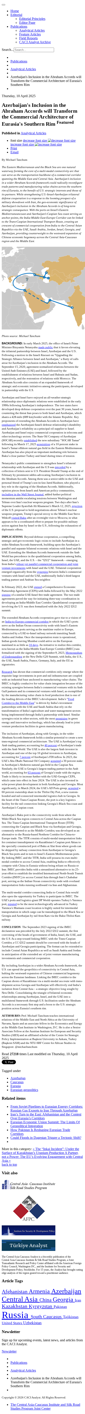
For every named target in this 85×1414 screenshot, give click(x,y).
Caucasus (17, 1082)
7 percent (25, 757)
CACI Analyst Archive (35, 42)
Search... (8, 49)
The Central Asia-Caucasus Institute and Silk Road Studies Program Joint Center (45, 1406)
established (30, 440)
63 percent (34, 772)
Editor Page (27, 22)
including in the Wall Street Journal (23, 494)
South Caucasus (47, 1316)
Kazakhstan (15, 1306)
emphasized (9, 424)
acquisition (43, 444)
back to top (9, 1164)
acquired (56, 760)
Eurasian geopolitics (24, 1090)
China (46, 1300)
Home (14, 11)
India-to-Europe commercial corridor (27, 621)
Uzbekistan (32, 1323)
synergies (42, 571)
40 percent (50, 745)
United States (12, 1323)
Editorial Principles (32, 19)
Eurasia (15, 1086)
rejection (77, 506)
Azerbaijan (18, 1078)
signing (6, 594)
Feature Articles (30, 34)
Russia (16, 1315)
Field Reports (28, 38)
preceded (60, 467)
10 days (33, 645)
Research (7, 671)
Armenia (40, 1291)
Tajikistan (70, 1317)
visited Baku (18, 517)
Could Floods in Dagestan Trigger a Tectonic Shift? (45, 1138)
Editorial (16, 15)
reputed (12, 904)
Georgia (64, 1299)
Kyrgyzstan (41, 1306)
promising (62, 718)
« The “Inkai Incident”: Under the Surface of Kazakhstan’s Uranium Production (40, 1151)
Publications (18, 26)
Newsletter (9, 1351)
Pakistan (60, 1307)
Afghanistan (15, 1291)
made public (45, 347)
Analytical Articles (32, 30)
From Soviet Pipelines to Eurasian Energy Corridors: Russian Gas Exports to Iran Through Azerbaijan (46, 1108)
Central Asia (20, 1299)
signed (38, 587)
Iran (78, 1300)
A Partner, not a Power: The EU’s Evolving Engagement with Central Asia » (42, 1156)
